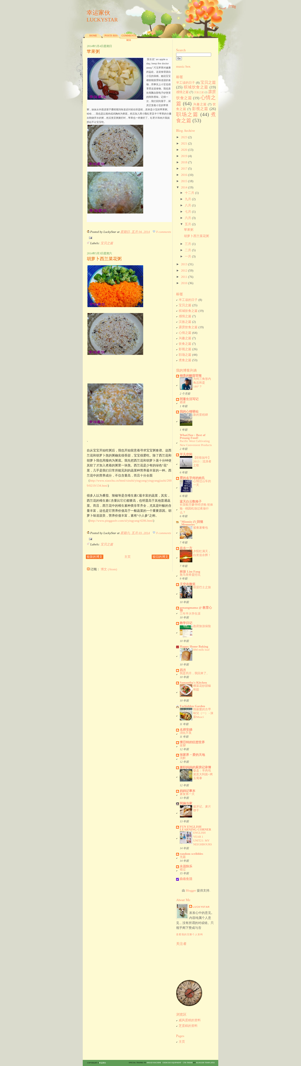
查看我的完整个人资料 (189, 934)
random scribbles (191, 853)
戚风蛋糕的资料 (190, 1020)
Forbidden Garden (192, 706)
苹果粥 (93, 51)
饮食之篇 (185, 343)
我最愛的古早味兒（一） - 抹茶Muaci (203, 713)
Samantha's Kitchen (193, 682)
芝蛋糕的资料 (188, 1025)
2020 (184, 149)
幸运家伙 (98, 12)
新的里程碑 (200, 414)
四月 (183, 670)
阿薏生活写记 (189, 399)
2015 (184, 181)
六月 (188, 218)
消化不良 (186, 732)
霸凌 (183, 402)
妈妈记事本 (187, 791)
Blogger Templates (205, 1063)
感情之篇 (182, 92)
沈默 (183, 758)
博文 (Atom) (109, 569)
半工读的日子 (185, 82)
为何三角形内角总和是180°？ (202, 382)
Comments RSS (129, 37)
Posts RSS (111, 35)
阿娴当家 (186, 803)
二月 (188, 250)
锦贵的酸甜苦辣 (191, 375)
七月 (188, 211)
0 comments (163, 232)
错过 (183, 869)
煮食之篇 (185, 360)
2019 (184, 156)
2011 (184, 277)
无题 (183, 857)
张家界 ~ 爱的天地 (192, 754)
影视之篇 (200, 109)
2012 (184, 270)
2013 (184, 264)
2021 (184, 143)
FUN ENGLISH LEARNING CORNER (195, 828)
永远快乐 (186, 866)
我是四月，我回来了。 (194, 673)
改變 (183, 745)
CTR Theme (188, 1063)
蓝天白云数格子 (191, 501)
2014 (184, 187)
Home (93, 35)
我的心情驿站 (189, 411)
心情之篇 (185, 332)
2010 (184, 283)
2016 (184, 175)
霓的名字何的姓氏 (192, 478)
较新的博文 (94, 556)
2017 (184, 168)
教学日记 (186, 623)
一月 (188, 256)
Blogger (191, 890)
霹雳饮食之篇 (188, 327)
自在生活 (186, 879)
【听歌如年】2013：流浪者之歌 (202, 461)
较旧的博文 (160, 556)
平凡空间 (186, 454)
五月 (188, 224)
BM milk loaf (201, 649)
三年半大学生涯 (190, 613)
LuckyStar (201, 906)
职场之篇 (187, 114)
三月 (188, 244)
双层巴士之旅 (202, 587)
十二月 (189, 193)
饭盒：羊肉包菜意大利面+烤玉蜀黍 (203, 774)
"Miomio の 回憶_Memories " (191, 523)
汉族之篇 (199, 92)
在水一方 (186, 548)
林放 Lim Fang (190, 571)
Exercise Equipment (172, 1063)
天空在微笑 (187, 584)
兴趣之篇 (200, 104)
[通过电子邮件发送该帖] (90, 237)
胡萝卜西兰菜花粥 (104, 259)
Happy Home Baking (194, 646)
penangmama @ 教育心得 (196, 609)
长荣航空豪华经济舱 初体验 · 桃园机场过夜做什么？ (196, 508)
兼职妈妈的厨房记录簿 (195, 767)
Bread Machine (154, 1063)
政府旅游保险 (202, 626)
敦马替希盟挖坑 (190, 574)
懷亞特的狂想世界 (192, 742)
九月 (188, 199)
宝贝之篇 (107, 243)
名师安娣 (186, 729)
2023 (184, 137)
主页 (127, 556)
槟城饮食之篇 (196, 87)
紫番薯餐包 (200, 527)
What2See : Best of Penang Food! (192, 436)
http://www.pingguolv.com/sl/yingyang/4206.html (121, 520)
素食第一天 (187, 794)
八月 (188, 205)
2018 (184, 162)
